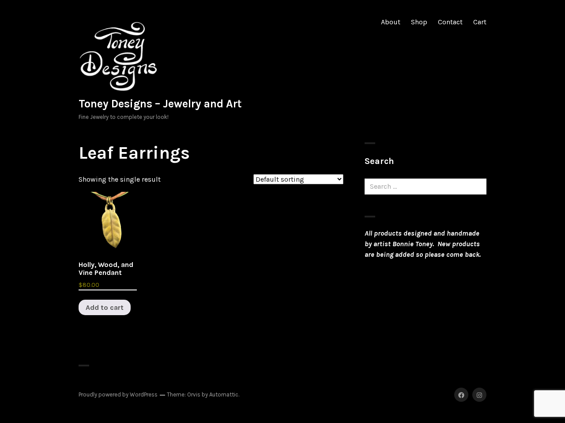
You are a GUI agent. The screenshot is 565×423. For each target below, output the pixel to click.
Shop (419, 22)
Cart (479, 22)
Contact (450, 22)
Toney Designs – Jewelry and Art (160, 103)
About (390, 22)
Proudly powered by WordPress (118, 394)
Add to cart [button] (105, 307)
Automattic (223, 394)
